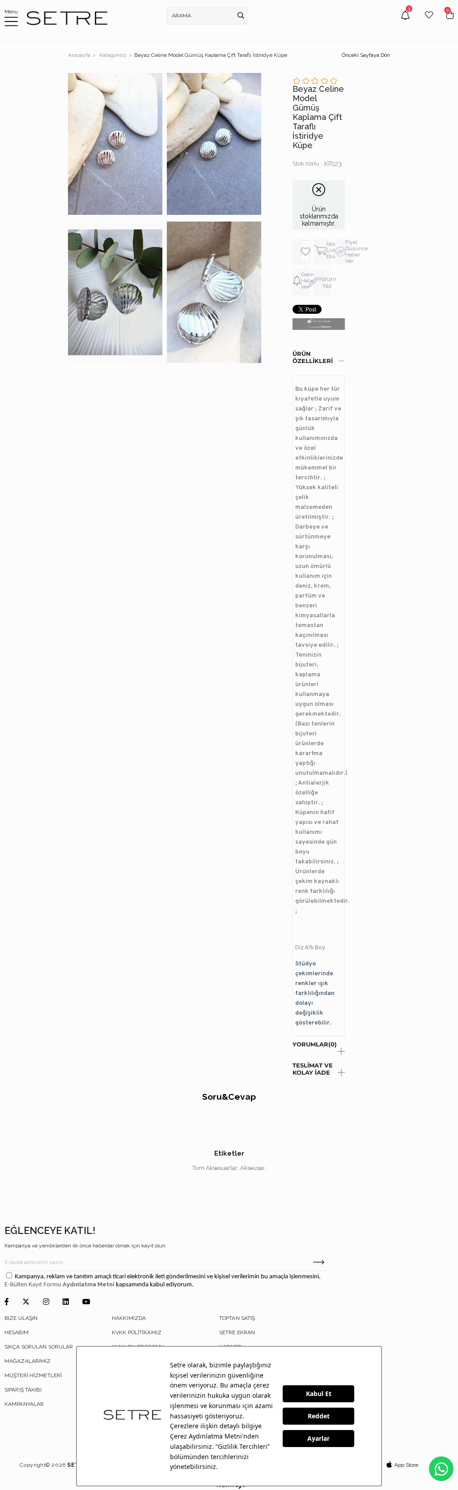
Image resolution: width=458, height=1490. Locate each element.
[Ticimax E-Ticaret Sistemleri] (229, 1486)
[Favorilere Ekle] (305, 251)
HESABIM (16, 1332)
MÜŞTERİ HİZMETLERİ (33, 1375)
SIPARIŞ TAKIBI (23, 1390)
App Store (406, 1465)
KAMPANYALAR (24, 1404)
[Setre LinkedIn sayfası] (66, 1302)
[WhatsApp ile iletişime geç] (441, 1468)
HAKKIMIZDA (129, 1318)
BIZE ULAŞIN (21, 1318)
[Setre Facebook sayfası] (6, 1302)
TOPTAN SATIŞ (237, 1318)
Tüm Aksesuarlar (214, 1168)
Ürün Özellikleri (313, 357)
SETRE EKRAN (237, 1332)
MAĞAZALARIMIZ (27, 1361)
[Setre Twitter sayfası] (26, 1302)
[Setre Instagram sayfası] (46, 1302)
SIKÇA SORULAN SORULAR (38, 1347)
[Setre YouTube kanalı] (86, 1302)
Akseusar (252, 1168)
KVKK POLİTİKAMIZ (136, 1332)
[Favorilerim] (429, 21)
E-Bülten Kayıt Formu (33, 1284)
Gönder (318, 1262)
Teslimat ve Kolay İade (313, 1069)
